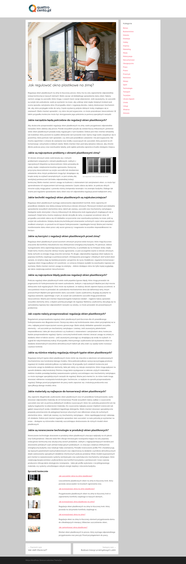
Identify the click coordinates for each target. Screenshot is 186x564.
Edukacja (126, 39)
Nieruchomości (129, 60)
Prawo (125, 70)
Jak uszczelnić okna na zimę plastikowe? (75, 476)
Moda (125, 53)
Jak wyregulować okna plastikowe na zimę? (77, 502)
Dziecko (126, 35)
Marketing (127, 49)
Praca (125, 67)
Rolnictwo (127, 78)
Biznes (125, 28)
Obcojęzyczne (128, 63)
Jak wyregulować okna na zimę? (72, 514)
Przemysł (126, 74)
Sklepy (125, 81)
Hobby (125, 42)
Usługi (125, 106)
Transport (126, 92)
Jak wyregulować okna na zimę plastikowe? (77, 489)
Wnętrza (126, 109)
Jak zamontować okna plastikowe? (73, 527)
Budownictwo (128, 31)
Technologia (127, 88)
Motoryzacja (127, 56)
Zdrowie (126, 113)
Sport (125, 85)
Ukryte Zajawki (128, 99)
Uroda (125, 102)
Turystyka (126, 95)
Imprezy (126, 46)
